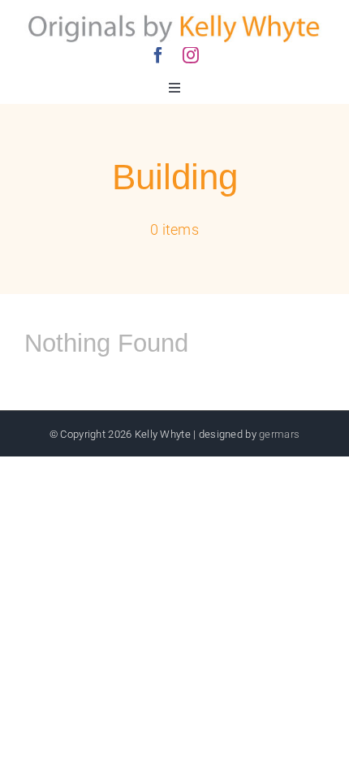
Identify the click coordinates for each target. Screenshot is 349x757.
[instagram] (191, 55)
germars (279, 434)
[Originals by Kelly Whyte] (174, 15)
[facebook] (158, 55)
